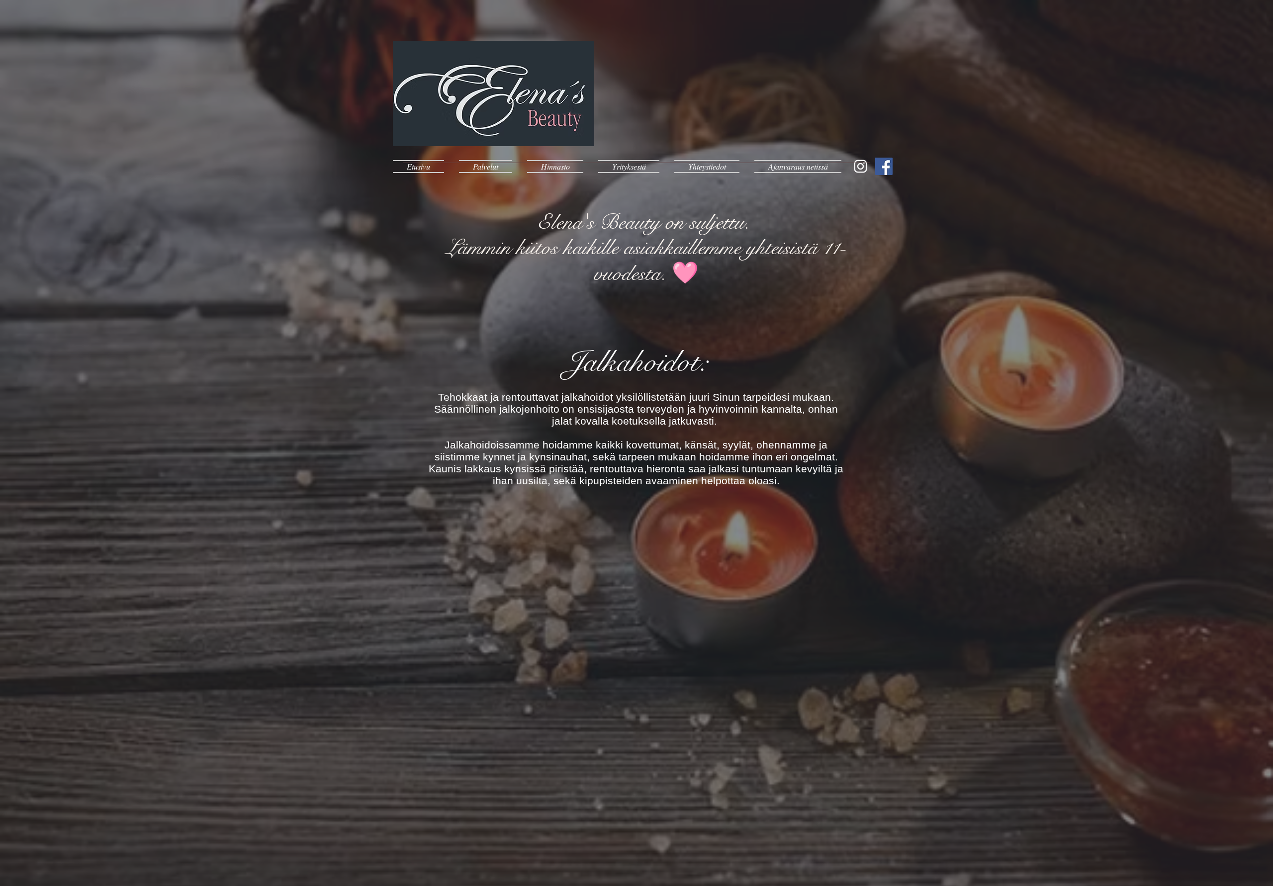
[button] (486, 166)
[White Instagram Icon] (860, 166)
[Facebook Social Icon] (884, 166)
